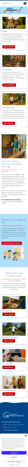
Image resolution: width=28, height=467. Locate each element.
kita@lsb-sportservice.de (12, 430)
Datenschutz (11, 465)
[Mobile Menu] (25, 3)
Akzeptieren (14, 453)
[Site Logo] (7, 3)
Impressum (17, 465)
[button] (25, 435)
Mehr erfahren (8, 47)
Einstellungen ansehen (14, 461)
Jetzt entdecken (9, 85)
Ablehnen (14, 457)
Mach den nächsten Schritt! (11, 243)
